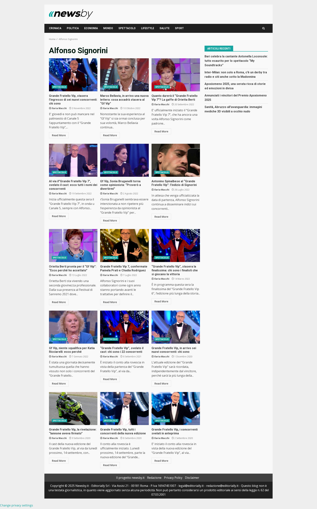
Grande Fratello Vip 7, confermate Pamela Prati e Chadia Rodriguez (124, 245)
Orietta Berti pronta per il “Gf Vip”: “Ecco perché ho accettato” (73, 245)
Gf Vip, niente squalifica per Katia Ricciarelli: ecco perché (73, 327)
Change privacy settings (16, 505)
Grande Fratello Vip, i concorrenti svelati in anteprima (176, 408)
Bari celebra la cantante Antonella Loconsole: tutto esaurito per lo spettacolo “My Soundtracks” (236, 60)
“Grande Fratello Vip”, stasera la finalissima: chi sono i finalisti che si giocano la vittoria (176, 245)
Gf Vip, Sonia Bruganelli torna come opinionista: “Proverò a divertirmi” (124, 160)
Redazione (154, 478)
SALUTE (165, 28)
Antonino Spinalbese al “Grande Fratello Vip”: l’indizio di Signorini (176, 160)
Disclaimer (192, 478)
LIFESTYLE (147, 28)
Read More (59, 135)
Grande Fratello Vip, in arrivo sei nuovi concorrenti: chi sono (176, 327)
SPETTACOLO (127, 28)
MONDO (108, 28)
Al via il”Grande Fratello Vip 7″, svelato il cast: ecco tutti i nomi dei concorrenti (73, 160)
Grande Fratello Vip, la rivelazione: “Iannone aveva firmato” (73, 408)
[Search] (263, 28)
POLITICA (73, 28)
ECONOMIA (91, 28)
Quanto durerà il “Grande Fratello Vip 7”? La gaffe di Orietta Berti (176, 74)
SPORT (179, 28)
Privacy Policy (173, 478)
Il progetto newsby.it (130, 478)
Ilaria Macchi (59, 108)
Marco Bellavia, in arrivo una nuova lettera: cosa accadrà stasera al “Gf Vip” (124, 74)
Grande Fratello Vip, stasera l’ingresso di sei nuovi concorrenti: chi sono (73, 74)
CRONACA (55, 28)
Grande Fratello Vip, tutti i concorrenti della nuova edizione (124, 408)
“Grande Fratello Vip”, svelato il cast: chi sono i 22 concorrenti (124, 327)
